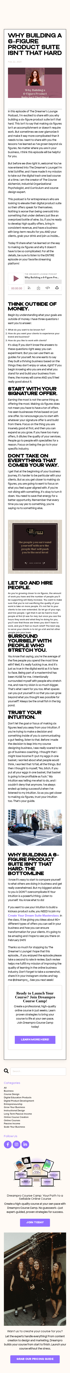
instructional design (14, 1111)
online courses (12, 1120)
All (5, 1088)
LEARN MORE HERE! (35, 1040)
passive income (12, 1124)
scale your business (14, 1127)
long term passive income (18, 1114)
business (9, 1091)
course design (11, 1094)
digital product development (19, 1101)
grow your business (14, 1107)
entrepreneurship (13, 1104)
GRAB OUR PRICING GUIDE (35, 1359)
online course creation (16, 1117)
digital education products (18, 1097)
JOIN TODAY (35, 1222)
